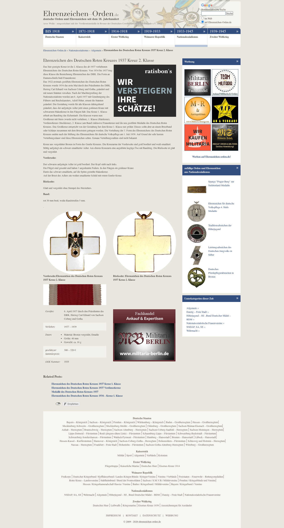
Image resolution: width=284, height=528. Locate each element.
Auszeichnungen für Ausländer (176, 505)
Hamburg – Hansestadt (158, 437)
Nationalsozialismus (187, 37)
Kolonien (162, 455)
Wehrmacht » (193, 330)
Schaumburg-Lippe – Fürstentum (159, 433)
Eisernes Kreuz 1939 (148, 505)
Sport (129, 455)
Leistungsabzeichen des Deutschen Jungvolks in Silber (220, 250)
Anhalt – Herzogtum (72, 429)
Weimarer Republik (154, 37)
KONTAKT (132, 515)
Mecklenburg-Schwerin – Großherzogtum (83, 425)
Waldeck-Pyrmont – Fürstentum (129, 437)
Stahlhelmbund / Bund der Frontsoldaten (120, 480)
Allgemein (139, 455)
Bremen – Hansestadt (182, 437)
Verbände (151, 455)
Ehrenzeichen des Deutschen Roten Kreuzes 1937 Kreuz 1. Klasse (86, 384)
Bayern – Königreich (77, 422)
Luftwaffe (115, 505)
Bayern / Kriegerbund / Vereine (186, 484)
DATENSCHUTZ (152, 515)
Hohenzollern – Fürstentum (171, 441)
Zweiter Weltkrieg (219, 37)
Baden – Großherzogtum (178, 422)
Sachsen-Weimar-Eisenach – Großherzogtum (200, 425)
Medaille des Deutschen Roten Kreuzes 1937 (75, 391)
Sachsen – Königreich (100, 422)
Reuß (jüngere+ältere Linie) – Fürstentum (120, 433)
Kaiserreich (84, 37)
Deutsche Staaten (54, 37)
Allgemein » (192, 308)
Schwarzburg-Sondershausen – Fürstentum (90, 437)
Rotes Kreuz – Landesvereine (83, 480)
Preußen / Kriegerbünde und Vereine (197, 480)
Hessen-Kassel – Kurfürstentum (75, 441)
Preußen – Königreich (124, 422)
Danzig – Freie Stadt (172, 494)
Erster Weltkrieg (120, 37)
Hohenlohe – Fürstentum (131, 444)
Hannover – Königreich (105, 441)
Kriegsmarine (129, 505)
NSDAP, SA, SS (72, 494)
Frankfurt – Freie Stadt (105, 444)
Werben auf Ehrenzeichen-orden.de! (211, 156)
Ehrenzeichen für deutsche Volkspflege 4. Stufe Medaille (221, 207)
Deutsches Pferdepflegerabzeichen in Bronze (221, 272)
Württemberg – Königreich (150, 422)
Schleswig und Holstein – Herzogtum (206, 441)
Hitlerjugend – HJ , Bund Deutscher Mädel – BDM (134, 494)
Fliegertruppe (111, 466)
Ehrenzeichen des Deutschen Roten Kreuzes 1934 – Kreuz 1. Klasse (87, 395)
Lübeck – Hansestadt (205, 437)
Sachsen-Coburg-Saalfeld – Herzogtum (168, 429)
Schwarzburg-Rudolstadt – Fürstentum (197, 433)
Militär (120, 455)
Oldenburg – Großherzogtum (161, 425)
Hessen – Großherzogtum (205, 422)
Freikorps (66, 476)
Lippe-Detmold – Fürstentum (83, 433)
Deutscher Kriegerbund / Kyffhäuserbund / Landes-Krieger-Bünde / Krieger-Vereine (114, 476)
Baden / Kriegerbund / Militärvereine (151, 484)
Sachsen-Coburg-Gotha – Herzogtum (137, 441)
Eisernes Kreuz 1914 (169, 466)
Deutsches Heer (149, 466)
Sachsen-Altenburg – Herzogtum (130, 429)
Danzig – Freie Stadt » (197, 311)
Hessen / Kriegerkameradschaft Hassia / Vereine (106, 484)
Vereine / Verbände (167, 476)
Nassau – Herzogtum (81, 444)
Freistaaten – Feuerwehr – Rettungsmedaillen (201, 476)
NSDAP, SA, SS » (195, 326)
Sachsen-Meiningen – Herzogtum (206, 429)
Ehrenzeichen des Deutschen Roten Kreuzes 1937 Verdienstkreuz (86, 388)
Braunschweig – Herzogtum (98, 429)
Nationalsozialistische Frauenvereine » (205, 323)
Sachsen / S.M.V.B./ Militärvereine (160, 480)
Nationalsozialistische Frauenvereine (202, 494)
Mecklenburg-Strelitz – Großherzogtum (125, 425)
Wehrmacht (88, 494)
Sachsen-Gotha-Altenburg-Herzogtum (164, 444)
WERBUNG (171, 515)
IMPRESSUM (113, 515)
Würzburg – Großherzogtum (200, 444)
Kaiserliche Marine (129, 466)
